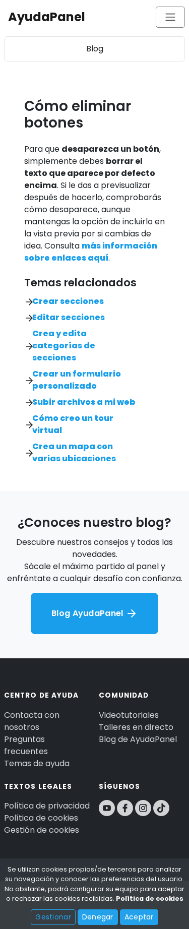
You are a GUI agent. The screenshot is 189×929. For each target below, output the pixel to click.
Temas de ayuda (37, 763)
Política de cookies (41, 818)
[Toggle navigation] (170, 17)
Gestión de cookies (41, 830)
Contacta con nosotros (31, 721)
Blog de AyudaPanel (138, 739)
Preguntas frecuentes (26, 745)
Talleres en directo (136, 727)
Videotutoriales (129, 715)
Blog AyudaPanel (88, 613)
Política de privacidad (47, 806)
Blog (94, 48)
